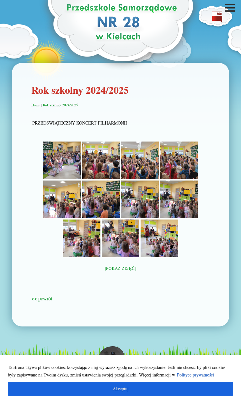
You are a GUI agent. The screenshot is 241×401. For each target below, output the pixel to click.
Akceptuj (121, 389)
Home (35, 105)
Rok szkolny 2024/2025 (60, 105)
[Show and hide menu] (231, 8)
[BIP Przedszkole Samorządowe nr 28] (217, 21)
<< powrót (41, 298)
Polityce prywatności (195, 375)
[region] (120, 378)
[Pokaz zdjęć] (121, 268)
